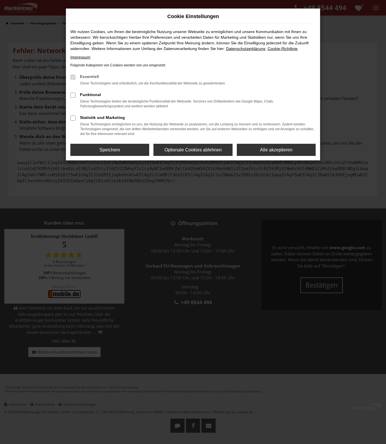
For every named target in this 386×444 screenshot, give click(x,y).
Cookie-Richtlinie (283, 48)
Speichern (109, 149)
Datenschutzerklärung (245, 48)
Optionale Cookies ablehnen (193, 149)
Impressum (80, 57)
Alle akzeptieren (276, 149)
